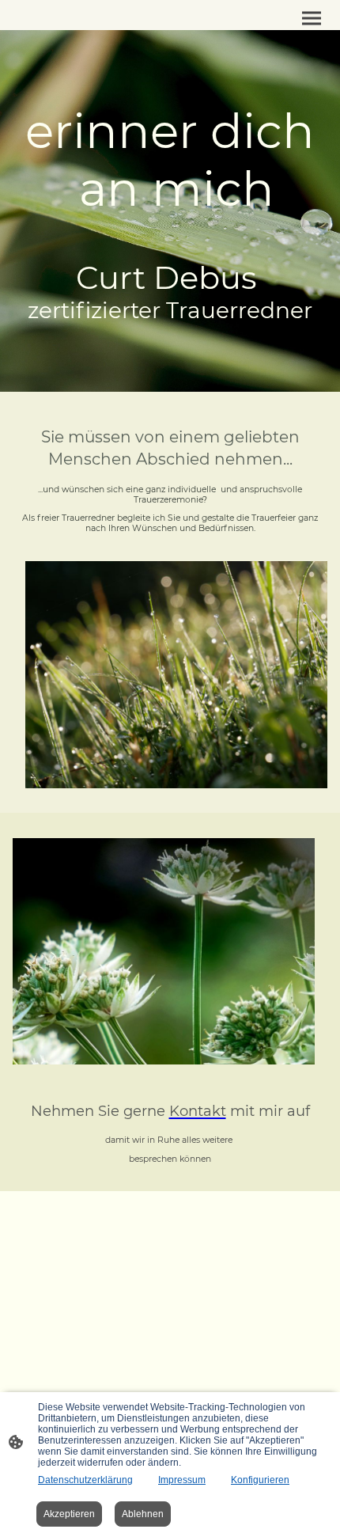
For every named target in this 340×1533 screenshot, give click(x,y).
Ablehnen (143, 1514)
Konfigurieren (260, 1480)
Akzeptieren (69, 1514)
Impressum (182, 1480)
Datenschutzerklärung (85, 1480)
